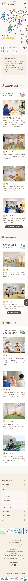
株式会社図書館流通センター (17, 558)
